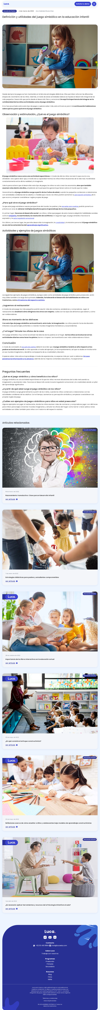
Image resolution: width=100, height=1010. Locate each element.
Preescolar (50, 961)
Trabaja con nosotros (50, 954)
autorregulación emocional (23, 218)
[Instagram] (45, 937)
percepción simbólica (83, 195)
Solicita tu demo (82, 4)
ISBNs (50, 979)
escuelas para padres (70, 206)
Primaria (50, 964)
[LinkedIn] (55, 937)
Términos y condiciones (50, 998)
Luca (6, 4)
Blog (50, 974)
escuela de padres (29, 347)
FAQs (50, 977)
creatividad (60, 222)
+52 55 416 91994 (42, 946)
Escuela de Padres (10, 11)
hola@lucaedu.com (59, 946)
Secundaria (50, 966)
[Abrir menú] (94, 4)
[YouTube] (50, 937)
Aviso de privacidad (50, 1000)
